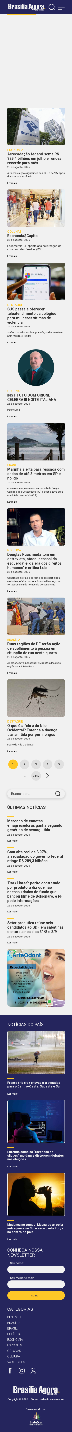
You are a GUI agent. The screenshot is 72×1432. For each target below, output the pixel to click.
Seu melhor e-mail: (22, 1278)
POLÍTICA (14, 1334)
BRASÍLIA (13, 1323)
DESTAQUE (14, 1317)
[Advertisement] (36, 61)
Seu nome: (17, 1263)
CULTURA (13, 1356)
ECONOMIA (15, 1339)
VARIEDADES (16, 1362)
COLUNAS (14, 1351)
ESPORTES (14, 1345)
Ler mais (12, 840)
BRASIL (12, 1328)
